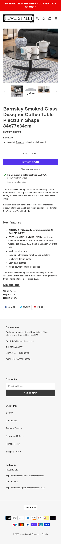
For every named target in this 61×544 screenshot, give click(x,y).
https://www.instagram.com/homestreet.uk (25, 487)
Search (9, 412)
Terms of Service (14, 428)
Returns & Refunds (15, 436)
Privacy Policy (13, 444)
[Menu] (56, 18)
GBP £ (29, 507)
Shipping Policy (13, 451)
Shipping (20, 142)
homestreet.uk (25, 534)
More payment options (30, 169)
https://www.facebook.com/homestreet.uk (25, 475)
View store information (16, 182)
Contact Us (11, 420)
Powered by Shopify (40, 534)
